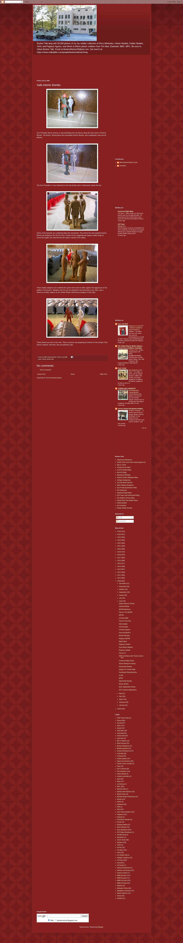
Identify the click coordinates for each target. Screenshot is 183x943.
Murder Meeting (124, 635)
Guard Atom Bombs (125, 666)
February (122, 702)
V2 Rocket (120, 865)
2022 (119, 543)
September (123, 592)
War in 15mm (121, 465)
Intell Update (123, 624)
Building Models (122, 748)
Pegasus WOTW (124, 638)
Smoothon (120, 837)
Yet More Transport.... (135, 410)
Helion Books (121, 774)
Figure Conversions (123, 761)
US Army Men (123, 627)
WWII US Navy (122, 883)
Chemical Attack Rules (126, 661)
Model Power (121, 794)
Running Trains (133, 350)
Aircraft (119, 723)
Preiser (119, 822)
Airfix (118, 725)
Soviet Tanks (121, 840)
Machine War (121, 789)
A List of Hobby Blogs (124, 470)
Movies (119, 799)
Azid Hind (120, 738)
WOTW (121, 615)
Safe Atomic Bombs (125, 681)
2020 (119, 549)
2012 (119, 572)
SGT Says (121, 224)
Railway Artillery (122, 825)
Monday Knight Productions (126, 797)
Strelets (119, 842)
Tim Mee (120, 850)
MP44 (121, 678)
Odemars (120, 804)
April (121, 696)
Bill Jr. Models (121, 741)
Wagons (120, 885)
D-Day (121, 675)
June (121, 601)
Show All (144, 428)
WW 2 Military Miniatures (125, 485)
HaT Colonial (121, 769)
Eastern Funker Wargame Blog (127, 477)
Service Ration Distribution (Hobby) (130, 409)
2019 (119, 552)
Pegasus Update (124, 650)
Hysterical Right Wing (125, 211)
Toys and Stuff (123, 324)
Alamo (119, 728)
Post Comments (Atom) (53, 378)
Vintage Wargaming (123, 480)
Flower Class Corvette (124, 763)
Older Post (103, 374)
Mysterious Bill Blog (123, 475)
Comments (122, 521)
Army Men (120, 730)
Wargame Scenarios (124, 891)
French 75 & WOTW (125, 612)
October (122, 589)
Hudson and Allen (123, 776)
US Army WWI (123, 618)
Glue (118, 766)
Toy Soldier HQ (122, 855)
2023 (119, 540)
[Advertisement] (130, 117)
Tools (119, 852)
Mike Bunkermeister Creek (128, 162)
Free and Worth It (124, 633)
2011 (119, 575)
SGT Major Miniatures (124, 832)
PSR (118, 807)
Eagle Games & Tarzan (126, 603)
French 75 (122, 653)
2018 (119, 555)
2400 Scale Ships (123, 718)
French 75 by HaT (125, 621)
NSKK (119, 802)
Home (73, 374)
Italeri (119, 781)
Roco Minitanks (122, 830)
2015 (119, 563)
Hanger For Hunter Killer (127, 669)
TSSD (119, 845)
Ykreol (119, 896)
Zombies (120, 898)
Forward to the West (123, 467)
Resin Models (121, 827)
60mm (44, 359)
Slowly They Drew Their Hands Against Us (131, 462)
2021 (119, 546)
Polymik (119, 817)
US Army (120, 860)
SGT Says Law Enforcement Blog (128, 495)
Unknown (123, 166)
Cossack (120, 756)
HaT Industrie (121, 505)
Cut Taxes (121, 213)
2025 (119, 534)
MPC (118, 786)
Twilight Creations (123, 858)
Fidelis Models (122, 503)
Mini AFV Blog (121, 472)
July (120, 598)
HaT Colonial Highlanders (128, 690)
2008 (119, 709)
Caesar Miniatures (123, 751)
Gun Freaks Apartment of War (127, 488)
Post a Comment (45, 370)
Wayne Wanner (122, 893)
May (120, 693)
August (121, 595)
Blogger (100, 927)
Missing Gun (122, 226)
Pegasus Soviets (124, 644)
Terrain (119, 847)
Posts (120, 517)
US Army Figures (124, 630)
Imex (118, 779)
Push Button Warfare (126, 647)
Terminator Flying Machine (128, 672)
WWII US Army (122, 880)
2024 (119, 537)
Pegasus (120, 814)
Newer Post (41, 374)
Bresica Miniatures (123, 746)
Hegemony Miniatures (124, 460)
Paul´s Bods (122, 368)
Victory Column (122, 873)
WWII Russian (121, 878)
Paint (119, 809)
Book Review (121, 743)
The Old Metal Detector (125, 482)
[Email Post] (71, 357)
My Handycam (122, 490)
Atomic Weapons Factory (127, 663)
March (121, 699)
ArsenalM (120, 733)
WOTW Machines (125, 609)
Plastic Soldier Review (124, 508)
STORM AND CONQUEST (127, 388)
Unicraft (119, 863)
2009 (119, 581)
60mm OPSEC (124, 684)
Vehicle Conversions (124, 870)
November (123, 586)
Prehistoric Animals (123, 819)
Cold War (120, 753)
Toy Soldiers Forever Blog (125, 498)
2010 (119, 578)
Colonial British (124, 606)
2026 (119, 531)
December (123, 583)
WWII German (121, 875)
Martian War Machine (124, 792)
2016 (119, 560)
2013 (119, 569)
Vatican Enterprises (123, 868)
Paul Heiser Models (123, 812)
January (122, 705)
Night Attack (123, 641)
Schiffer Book (121, 835)
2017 (119, 558)
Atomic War (50, 359)
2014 (119, 566)
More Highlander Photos (127, 687)
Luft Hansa (120, 784)
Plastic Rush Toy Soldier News (127, 500)
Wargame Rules (122, 888)
